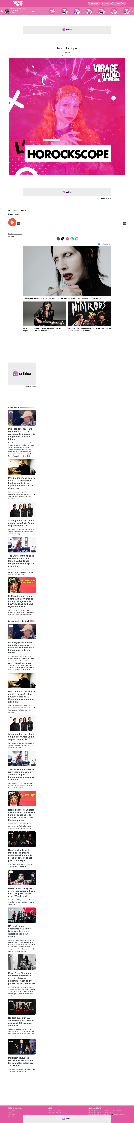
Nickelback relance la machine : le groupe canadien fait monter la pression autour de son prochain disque (20, 855)
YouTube (11, 1117)
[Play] (2, 11)
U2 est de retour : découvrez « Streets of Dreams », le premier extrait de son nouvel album (19, 931)
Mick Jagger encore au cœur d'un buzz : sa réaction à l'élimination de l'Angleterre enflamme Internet (21, 434)
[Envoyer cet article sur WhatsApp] (72, 240)
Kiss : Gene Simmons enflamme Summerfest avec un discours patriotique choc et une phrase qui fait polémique (21, 978)
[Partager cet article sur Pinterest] (67, 240)
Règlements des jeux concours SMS (100, 1112)
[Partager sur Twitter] (62, 240)
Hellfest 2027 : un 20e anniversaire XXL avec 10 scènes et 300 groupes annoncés (21, 1022)
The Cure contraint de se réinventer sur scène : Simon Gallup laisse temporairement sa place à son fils (21, 561)
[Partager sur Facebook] (58, 240)
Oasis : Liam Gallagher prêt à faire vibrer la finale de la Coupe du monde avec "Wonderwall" (21, 892)
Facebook (11, 1110)
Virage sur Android (54, 1112)
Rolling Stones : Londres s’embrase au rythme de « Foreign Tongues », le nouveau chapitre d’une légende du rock (21, 601)
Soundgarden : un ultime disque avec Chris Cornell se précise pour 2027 (21, 523)
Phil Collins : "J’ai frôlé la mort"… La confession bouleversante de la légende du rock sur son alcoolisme (21, 483)
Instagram (11, 1115)
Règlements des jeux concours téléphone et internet (106, 1115)
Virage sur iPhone (54, 1110)
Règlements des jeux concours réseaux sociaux (104, 1110)
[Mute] (33, 11)
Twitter (10, 1112)
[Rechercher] (124, 3)
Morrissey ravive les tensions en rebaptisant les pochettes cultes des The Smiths (20, 1062)
